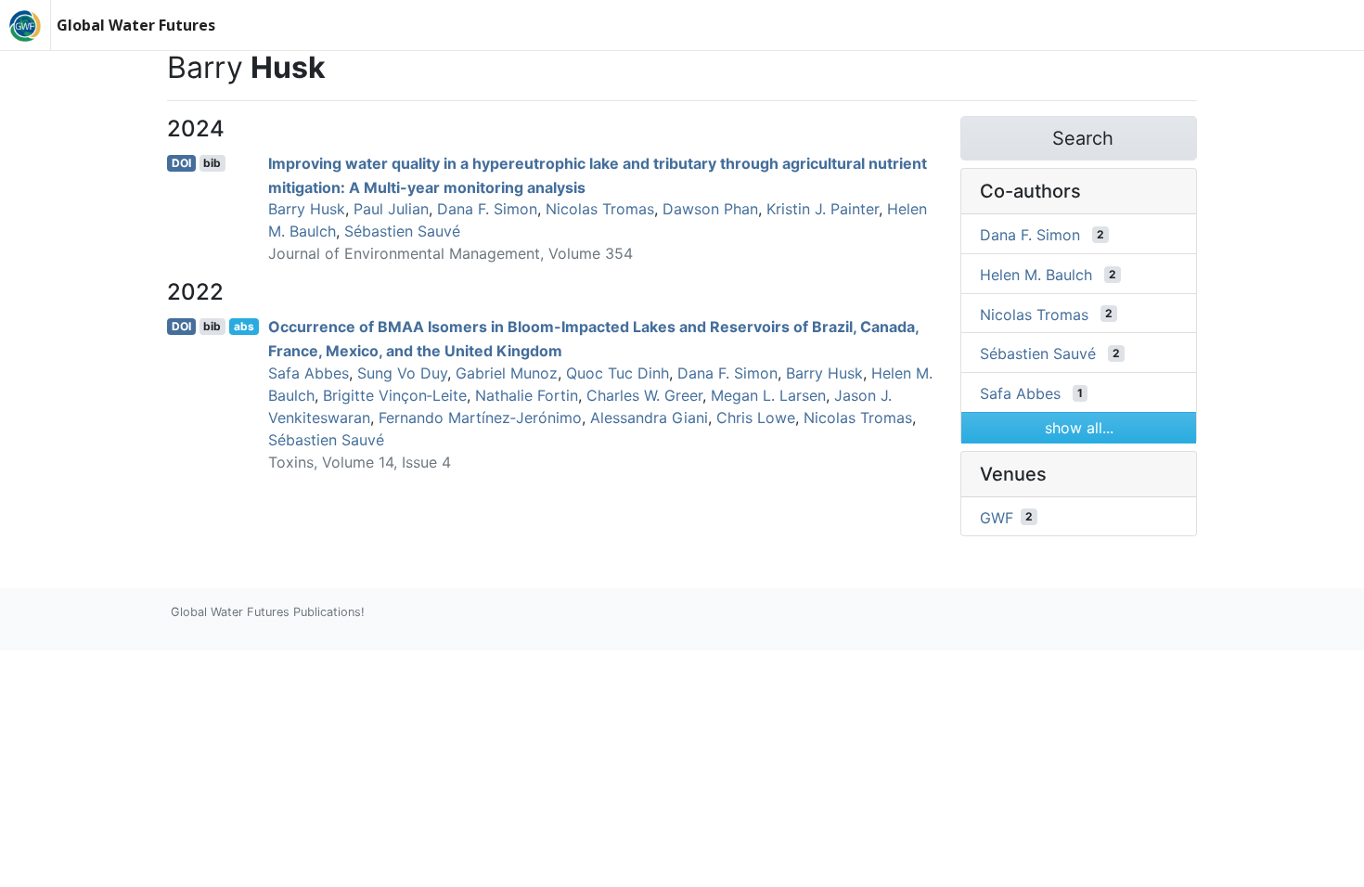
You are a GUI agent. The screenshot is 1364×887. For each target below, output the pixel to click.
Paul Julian (391, 208)
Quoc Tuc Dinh (617, 373)
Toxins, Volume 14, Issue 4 (359, 462)
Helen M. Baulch (1036, 274)
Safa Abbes (308, 373)
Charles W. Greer (644, 395)
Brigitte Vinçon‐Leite (395, 395)
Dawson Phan (710, 208)
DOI (181, 163)
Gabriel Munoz (507, 373)
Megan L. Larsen (768, 395)
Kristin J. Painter (822, 208)
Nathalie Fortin (526, 395)
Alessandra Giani (649, 417)
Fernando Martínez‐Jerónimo (480, 417)
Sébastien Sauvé (402, 231)
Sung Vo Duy (402, 373)
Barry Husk (306, 208)
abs (244, 326)
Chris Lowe (755, 417)
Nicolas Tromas (600, 208)
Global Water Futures (136, 25)
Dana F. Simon (487, 208)
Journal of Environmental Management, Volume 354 (450, 253)
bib (212, 163)
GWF (996, 517)
